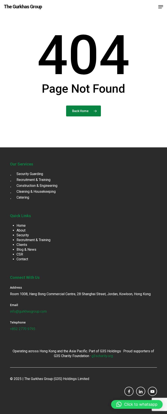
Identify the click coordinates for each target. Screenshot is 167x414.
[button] (160, 7)
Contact (22, 259)
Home (21, 225)
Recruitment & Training (33, 240)
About (21, 230)
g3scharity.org (102, 356)
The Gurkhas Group (23, 6)
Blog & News (26, 249)
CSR (20, 254)
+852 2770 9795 (22, 329)
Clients (22, 245)
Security (23, 235)
